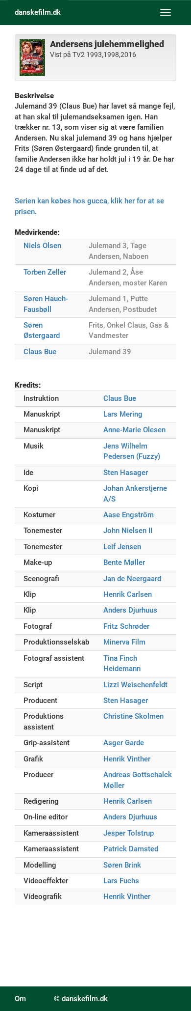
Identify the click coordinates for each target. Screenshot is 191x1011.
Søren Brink (122, 865)
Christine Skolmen (133, 716)
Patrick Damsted (130, 848)
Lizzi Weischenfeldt (135, 684)
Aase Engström (128, 514)
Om (20, 998)
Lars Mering (123, 414)
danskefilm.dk (38, 12)
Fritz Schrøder (126, 626)
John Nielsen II (127, 530)
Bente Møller (124, 562)
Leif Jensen (122, 546)
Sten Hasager (125, 472)
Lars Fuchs (121, 880)
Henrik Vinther (126, 759)
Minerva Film (124, 642)
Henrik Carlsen (127, 594)
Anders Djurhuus (130, 610)
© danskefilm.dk (81, 998)
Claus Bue (40, 351)
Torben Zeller (45, 272)
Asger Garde (123, 742)
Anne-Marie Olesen (134, 429)
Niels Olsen (42, 245)
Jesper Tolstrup (128, 833)
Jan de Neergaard (132, 578)
